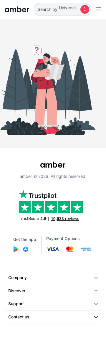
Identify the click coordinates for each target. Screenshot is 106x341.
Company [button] (17, 277)
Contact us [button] (18, 316)
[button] (62, 9)
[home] (17, 9)
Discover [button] (16, 290)
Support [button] (16, 303)
